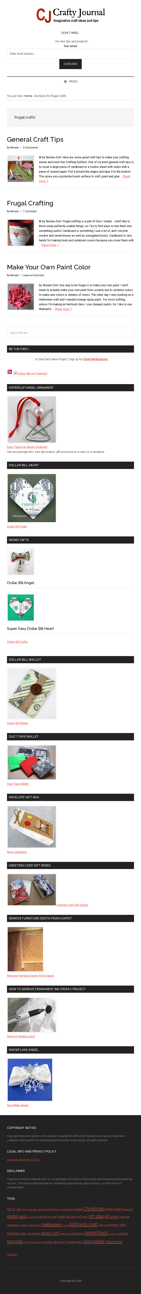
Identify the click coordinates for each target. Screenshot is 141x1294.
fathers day (49, 1216)
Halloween (52, 1224)
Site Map (12, 1254)
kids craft (88, 1224)
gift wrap (111, 1216)
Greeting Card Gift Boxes (72, 905)
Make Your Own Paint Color (49, 267)
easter (13, 1216)
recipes (123, 1233)
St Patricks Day (32, 1242)
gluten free (124, 1217)
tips (87, 1241)
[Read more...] (50, 245)
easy (23, 1216)
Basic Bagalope (17, 852)
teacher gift (49, 1242)
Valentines (113, 1242)
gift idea (96, 1216)
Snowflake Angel (17, 1105)
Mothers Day (17, 1233)
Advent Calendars (30, 1209)
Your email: (70, 46)
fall (40, 1216)
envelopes (32, 1217)
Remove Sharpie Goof (21, 1036)
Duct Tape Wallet (18, 784)
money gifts (117, 1225)
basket (49, 1209)
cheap (78, 1209)
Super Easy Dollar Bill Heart (30, 628)
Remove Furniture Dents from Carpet (30, 976)
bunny (57, 1209)
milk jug (103, 1225)
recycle (14, 1241)
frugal (61, 1216)
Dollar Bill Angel (20, 583)
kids (74, 1224)
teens (61, 1242)
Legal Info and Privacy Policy (23, 1159)
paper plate (66, 1233)
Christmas (94, 1209)
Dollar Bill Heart (17, 526)
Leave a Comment (33, 275)
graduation (13, 1225)
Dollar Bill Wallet (17, 723)
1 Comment (30, 211)
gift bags (71, 1216)
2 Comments (30, 147)
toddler (97, 1241)
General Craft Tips (35, 139)
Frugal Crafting (30, 203)
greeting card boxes (30, 1225)
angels (41, 1209)
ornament (33, 1233)
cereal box (68, 1209)
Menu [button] (73, 81)
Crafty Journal (70, 15)
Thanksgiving (74, 1242)
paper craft (50, 1233)
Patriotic (78, 1233)
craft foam (113, 1209)
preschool (96, 1233)
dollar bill (128, 1209)
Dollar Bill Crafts (17, 642)
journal (65, 1225)
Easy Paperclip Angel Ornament (27, 447)
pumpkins (113, 1234)
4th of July (14, 1209)
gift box (82, 1216)
